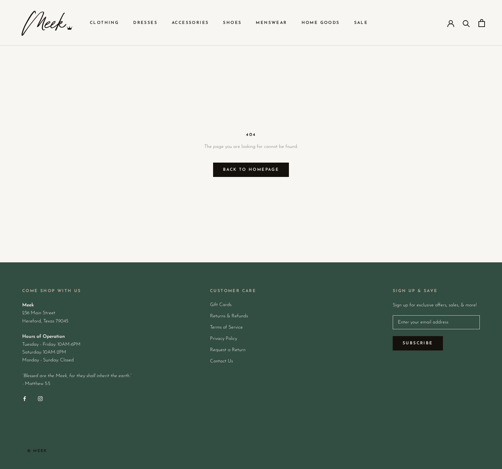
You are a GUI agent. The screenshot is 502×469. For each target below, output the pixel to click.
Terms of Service (226, 327)
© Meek (37, 451)
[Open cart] (481, 23)
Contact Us (221, 361)
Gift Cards (221, 304)
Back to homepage (251, 170)
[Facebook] (24, 398)
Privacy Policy (223, 338)
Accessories (190, 23)
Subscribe (418, 343)
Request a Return (228, 350)
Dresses (145, 23)
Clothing (104, 23)
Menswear (271, 23)
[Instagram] (40, 398)
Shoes (232, 23)
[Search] (466, 23)
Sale (361, 23)
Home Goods (321, 23)
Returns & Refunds (229, 316)
